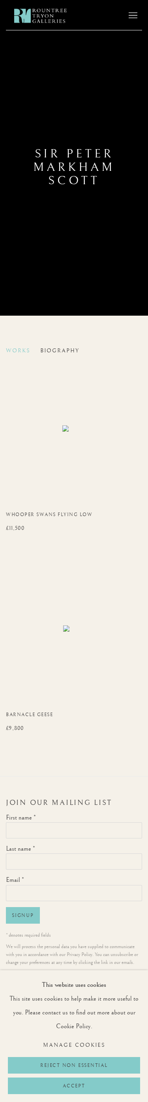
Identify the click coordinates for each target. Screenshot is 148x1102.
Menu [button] (132, 16)
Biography (59, 351)
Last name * (20, 849)
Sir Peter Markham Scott (73, 167)
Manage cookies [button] (74, 1045)
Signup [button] (23, 916)
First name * (21, 817)
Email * (15, 880)
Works (18, 351)
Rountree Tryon (48, 16)
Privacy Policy (79, 955)
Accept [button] (74, 1086)
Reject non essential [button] (73, 1065)
